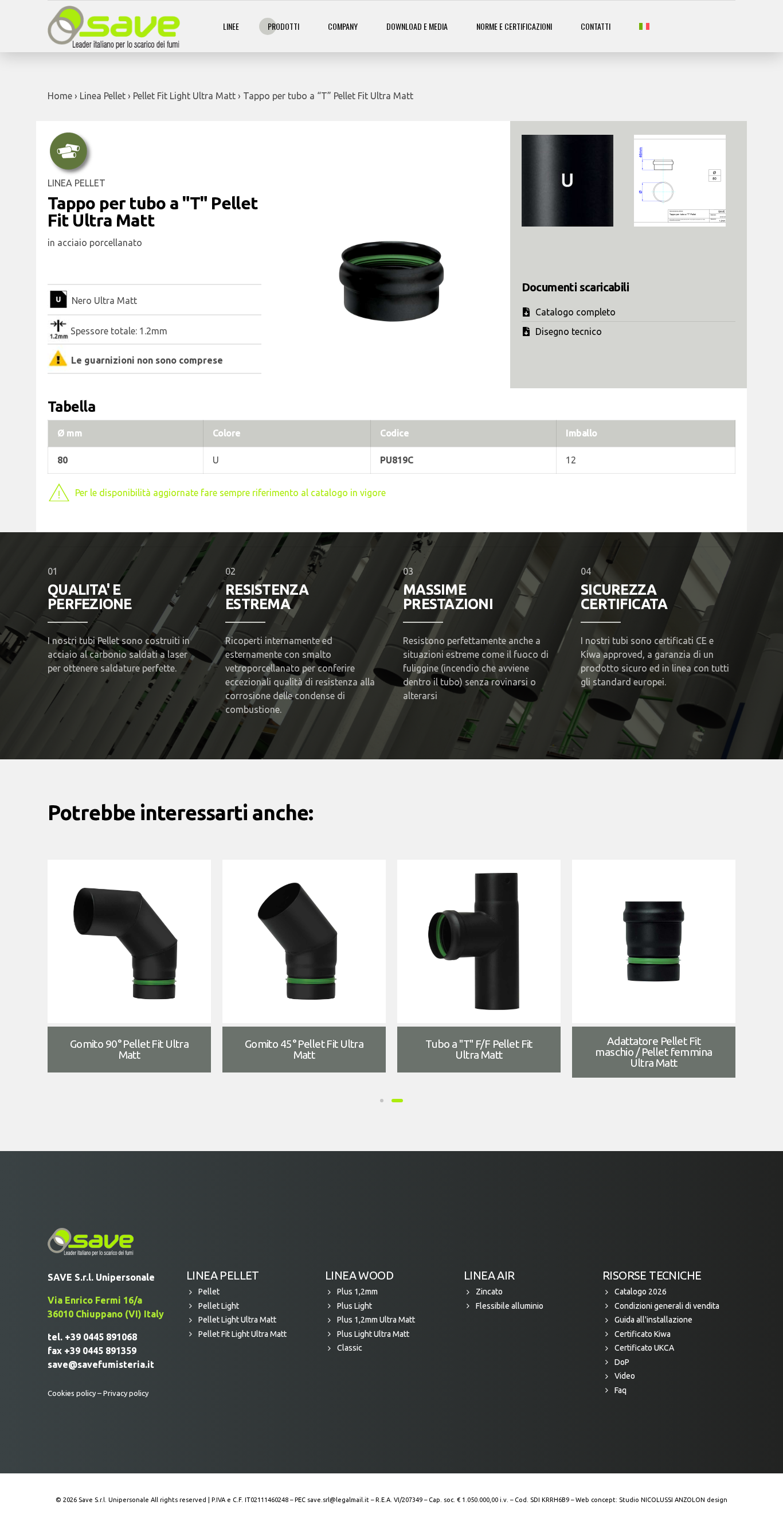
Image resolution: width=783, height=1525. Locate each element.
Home (60, 96)
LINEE (231, 26)
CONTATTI (595, 26)
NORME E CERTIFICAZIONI (514, 26)
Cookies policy (72, 1393)
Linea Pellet (103, 96)
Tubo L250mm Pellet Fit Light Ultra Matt (478, 1049)
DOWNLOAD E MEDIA (417, 26)
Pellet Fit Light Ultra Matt (184, 96)
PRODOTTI (283, 26)
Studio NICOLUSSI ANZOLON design (673, 1499)
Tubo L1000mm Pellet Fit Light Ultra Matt (129, 1049)
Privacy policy (125, 1393)
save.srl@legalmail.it (338, 1499)
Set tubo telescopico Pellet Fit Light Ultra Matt (653, 1049)
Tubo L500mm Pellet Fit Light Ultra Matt (303, 1049)
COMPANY (343, 26)
